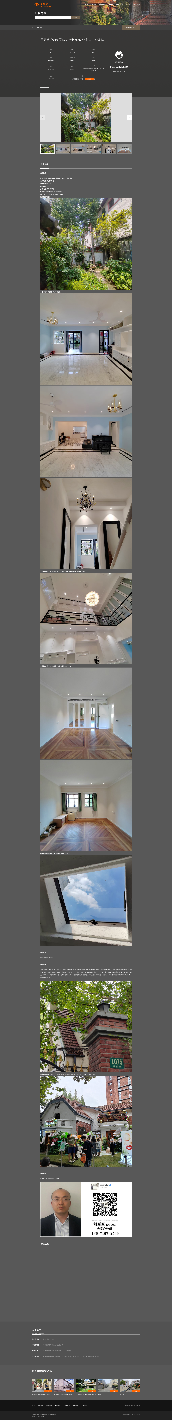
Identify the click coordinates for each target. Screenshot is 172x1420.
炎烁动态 (128, 4)
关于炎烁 (137, 4)
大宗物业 (110, 4)
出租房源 (102, 4)
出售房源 (93, 4)
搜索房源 (75, 17)
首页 (86, 4)
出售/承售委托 (130, 27)
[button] (129, 117)
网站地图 (127, 1414)
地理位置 (89, 79)
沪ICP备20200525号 (135, 1414)
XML (124, 1414)
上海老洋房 (119, 4)
